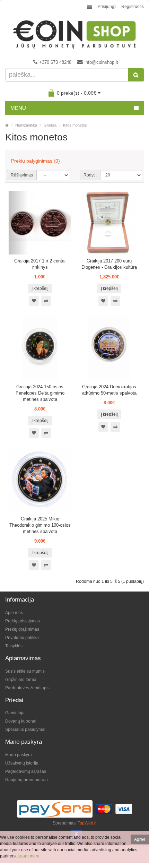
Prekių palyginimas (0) (35, 161)
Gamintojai (15, 712)
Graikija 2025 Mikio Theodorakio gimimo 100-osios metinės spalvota (40, 525)
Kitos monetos (75, 125)
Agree (140, 839)
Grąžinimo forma (20, 679)
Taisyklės (14, 646)
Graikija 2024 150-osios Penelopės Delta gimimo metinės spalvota (40, 393)
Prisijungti (107, 6)
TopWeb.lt (87, 823)
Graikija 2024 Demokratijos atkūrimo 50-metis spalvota (109, 390)
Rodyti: (90, 175)
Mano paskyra (18, 754)
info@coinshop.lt (101, 62)
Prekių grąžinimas (22, 629)
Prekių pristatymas (22, 621)
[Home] (7, 125)
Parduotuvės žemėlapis (27, 687)
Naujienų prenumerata (26, 779)
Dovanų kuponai (20, 721)
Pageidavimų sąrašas (25, 771)
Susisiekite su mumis (25, 671)
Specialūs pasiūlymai (25, 729)
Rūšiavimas (22, 175)
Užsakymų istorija (21, 763)
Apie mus (14, 612)
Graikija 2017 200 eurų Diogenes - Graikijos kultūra (109, 264)
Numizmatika (26, 125)
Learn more (29, 856)
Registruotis (132, 6)
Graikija (50, 125)
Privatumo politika (22, 637)
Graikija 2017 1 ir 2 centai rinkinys (39, 264)
